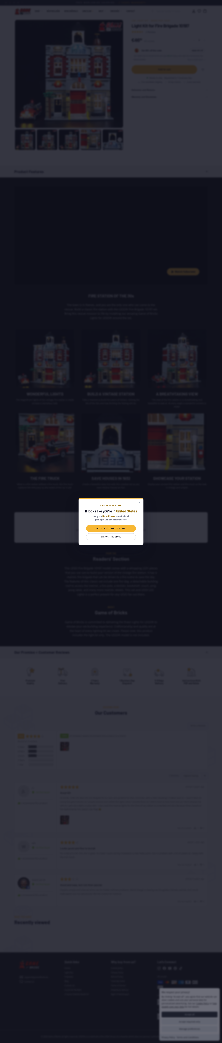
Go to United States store (111, 528)
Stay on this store (111, 537)
